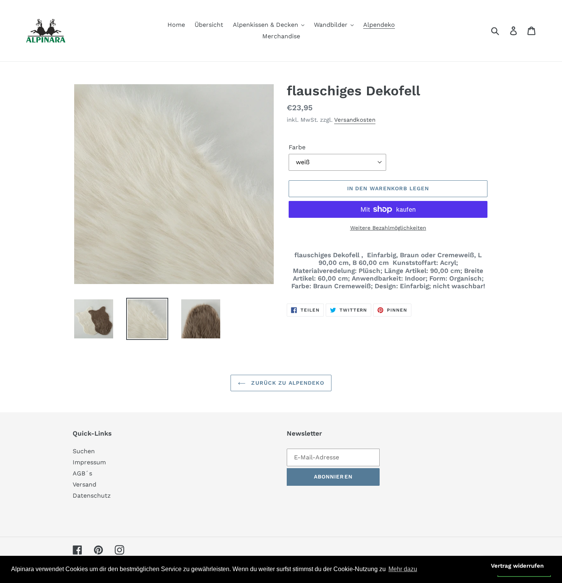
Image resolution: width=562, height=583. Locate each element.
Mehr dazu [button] (402, 569)
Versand (84, 484)
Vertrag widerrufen (517, 565)
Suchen (84, 451)
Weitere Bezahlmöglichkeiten (388, 228)
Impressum (89, 462)
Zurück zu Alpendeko (286, 383)
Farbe (297, 147)
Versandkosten (354, 119)
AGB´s (82, 473)
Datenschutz (92, 495)
